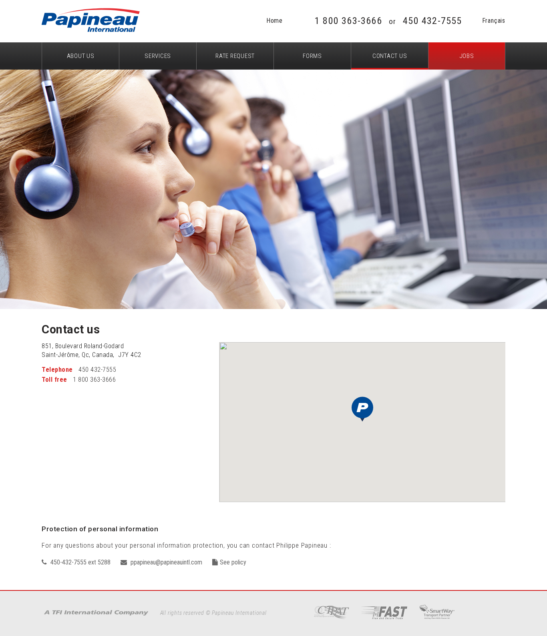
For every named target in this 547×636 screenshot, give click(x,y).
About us (81, 56)
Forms (312, 56)
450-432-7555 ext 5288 (80, 562)
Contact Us (389, 56)
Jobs (467, 56)
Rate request (235, 56)
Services (158, 56)
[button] (362, 409)
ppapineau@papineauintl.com (165, 562)
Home (274, 20)
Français (493, 20)
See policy (233, 562)
